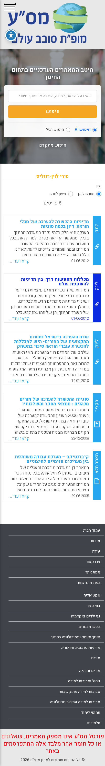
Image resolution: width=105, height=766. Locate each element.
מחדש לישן (86, 193)
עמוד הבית (91, 530)
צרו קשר (93, 562)
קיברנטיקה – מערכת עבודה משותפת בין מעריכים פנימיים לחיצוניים (52, 459)
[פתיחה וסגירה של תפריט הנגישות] (11, 35)
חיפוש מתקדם (52, 145)
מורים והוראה (89, 671)
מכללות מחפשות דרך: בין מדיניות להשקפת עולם (55, 281)
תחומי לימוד (90, 712)
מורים (95, 658)
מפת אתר (92, 572)
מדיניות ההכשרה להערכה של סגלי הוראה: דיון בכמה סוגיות (54, 224)
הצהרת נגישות (89, 583)
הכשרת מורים (89, 627)
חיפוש (52, 111)
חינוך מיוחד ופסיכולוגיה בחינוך (75, 637)
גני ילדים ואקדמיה (85, 616)
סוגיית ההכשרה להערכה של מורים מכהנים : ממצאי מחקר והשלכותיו (54, 401)
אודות (95, 541)
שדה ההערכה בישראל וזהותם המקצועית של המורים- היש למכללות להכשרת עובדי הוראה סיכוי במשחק (51, 342)
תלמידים (93, 723)
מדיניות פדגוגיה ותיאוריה (80, 648)
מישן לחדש (58, 193)
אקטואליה (92, 595)
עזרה (96, 551)
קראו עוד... (19, 261)
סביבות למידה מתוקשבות (80, 692)
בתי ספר (93, 606)
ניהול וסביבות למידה (84, 681)
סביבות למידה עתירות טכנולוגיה (75, 702)
